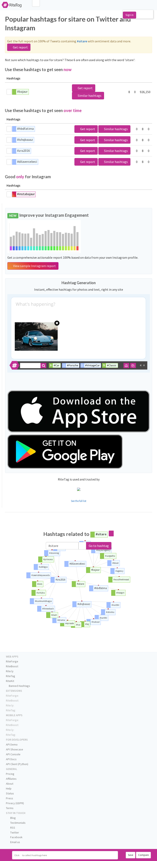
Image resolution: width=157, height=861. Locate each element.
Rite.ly (9, 671)
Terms (9, 808)
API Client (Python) (17, 764)
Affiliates (11, 779)
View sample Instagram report (34, 266)
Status (10, 793)
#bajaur (22, 91)
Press (9, 798)
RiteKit (10, 681)
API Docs (11, 759)
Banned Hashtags (19, 686)
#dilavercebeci (27, 161)
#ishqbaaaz (25, 139)
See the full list (78, 501)
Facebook (16, 837)
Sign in (129, 15)
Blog (13, 818)
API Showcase (14, 749)
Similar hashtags (89, 95)
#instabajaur (26, 194)
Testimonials (18, 823)
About (9, 783)
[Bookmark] (9, 92)
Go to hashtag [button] (99, 546)
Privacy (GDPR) (15, 803)
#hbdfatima (25, 128)
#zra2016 (23, 150)
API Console (13, 754)
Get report (20, 47)
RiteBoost (12, 666)
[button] (82, 546)
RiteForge (12, 661)
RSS (12, 827)
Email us (15, 842)
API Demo (12, 744)
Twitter (14, 832)
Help (8, 788)
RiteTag (10, 676)
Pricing (10, 774)
